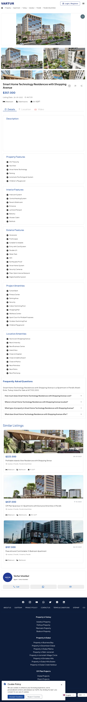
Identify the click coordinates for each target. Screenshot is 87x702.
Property (8, 8)
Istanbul (31, 8)
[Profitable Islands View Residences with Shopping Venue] (43, 452)
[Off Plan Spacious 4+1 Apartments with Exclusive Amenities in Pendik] (43, 498)
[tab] (10, 109)
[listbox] (43, 607)
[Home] (2, 8)
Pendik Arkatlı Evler (50, 8)
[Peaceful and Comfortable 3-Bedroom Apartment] (43, 543)
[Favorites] (69, 85)
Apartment (16, 8)
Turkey (25, 8)
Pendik (39, 8)
